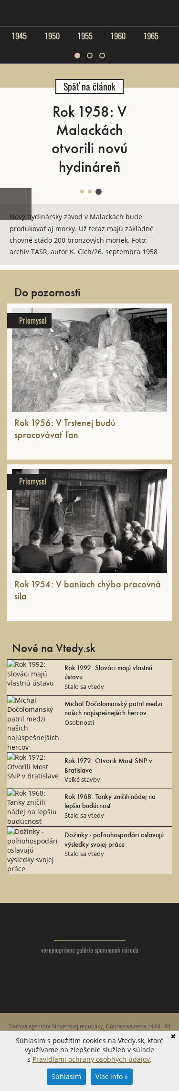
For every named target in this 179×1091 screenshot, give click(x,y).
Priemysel (33, 320)
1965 (150, 36)
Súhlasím (66, 1076)
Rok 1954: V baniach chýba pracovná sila (87, 589)
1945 (19, 36)
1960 (118, 36)
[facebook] (89, 995)
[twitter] (70, 995)
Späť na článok (89, 86)
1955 (85, 36)
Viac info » (111, 1076)
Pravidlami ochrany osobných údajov (91, 1059)
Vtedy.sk (89, 926)
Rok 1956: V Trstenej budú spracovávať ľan (65, 428)
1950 (52, 36)
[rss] (108, 995)
